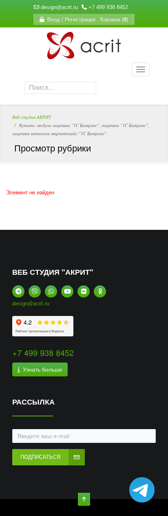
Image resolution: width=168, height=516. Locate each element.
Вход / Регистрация (69, 19)
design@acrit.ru (59, 7)
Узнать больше (41, 369)
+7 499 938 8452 (108, 7)
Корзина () (112, 19)
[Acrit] (84, 55)
